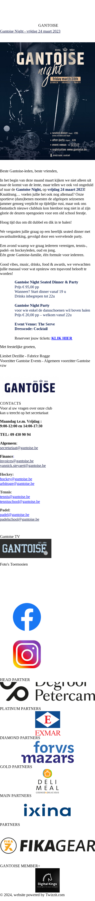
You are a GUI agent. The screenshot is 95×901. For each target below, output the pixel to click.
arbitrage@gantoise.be (17, 483)
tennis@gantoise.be (15, 497)
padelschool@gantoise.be (19, 519)
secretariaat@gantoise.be (19, 448)
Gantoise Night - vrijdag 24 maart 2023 (30, 31)
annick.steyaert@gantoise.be (24, 466)
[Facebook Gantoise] (26, 616)
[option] (47, 694)
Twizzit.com (55, 895)
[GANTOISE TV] (25, 557)
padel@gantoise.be (14, 515)
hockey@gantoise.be (16, 479)
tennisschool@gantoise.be (20, 501)
